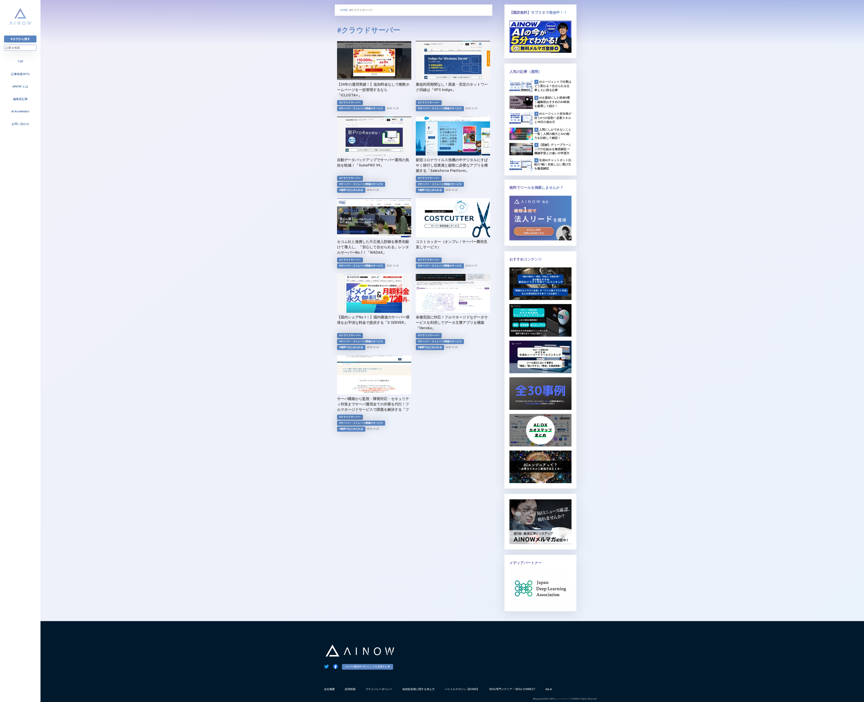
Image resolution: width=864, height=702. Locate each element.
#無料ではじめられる (351, 190)
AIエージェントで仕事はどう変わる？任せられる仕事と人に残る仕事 (552, 86)
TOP (20, 61)
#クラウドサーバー (350, 102)
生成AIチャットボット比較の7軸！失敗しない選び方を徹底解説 (552, 164)
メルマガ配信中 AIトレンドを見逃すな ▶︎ (367, 666)
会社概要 (329, 689)
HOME (344, 10)
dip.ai (548, 689)
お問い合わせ (20, 124)
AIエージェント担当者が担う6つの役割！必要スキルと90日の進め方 (552, 118)
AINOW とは (20, 86)
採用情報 (350, 689)
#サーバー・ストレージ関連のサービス (361, 108)
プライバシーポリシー (378, 689)
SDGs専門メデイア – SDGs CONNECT (512, 689)
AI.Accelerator (20, 111)
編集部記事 (20, 99)
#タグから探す (20, 39)
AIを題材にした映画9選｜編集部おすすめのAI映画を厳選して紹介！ (552, 102)
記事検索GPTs (20, 74)
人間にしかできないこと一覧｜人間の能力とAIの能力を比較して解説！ (552, 134)
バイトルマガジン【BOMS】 (462, 689)
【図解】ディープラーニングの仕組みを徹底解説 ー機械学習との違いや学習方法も (552, 149)
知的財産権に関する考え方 (418, 689)
